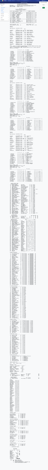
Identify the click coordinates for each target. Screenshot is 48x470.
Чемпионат (2, 13)
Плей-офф (2, 15)
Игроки (2, 10)
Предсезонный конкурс (24, 2)
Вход (43, 0)
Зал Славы (9, 0)
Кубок (2, 17)
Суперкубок (2, 19)
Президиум (18, 0)
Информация (14, 0)
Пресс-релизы (3, 7)
